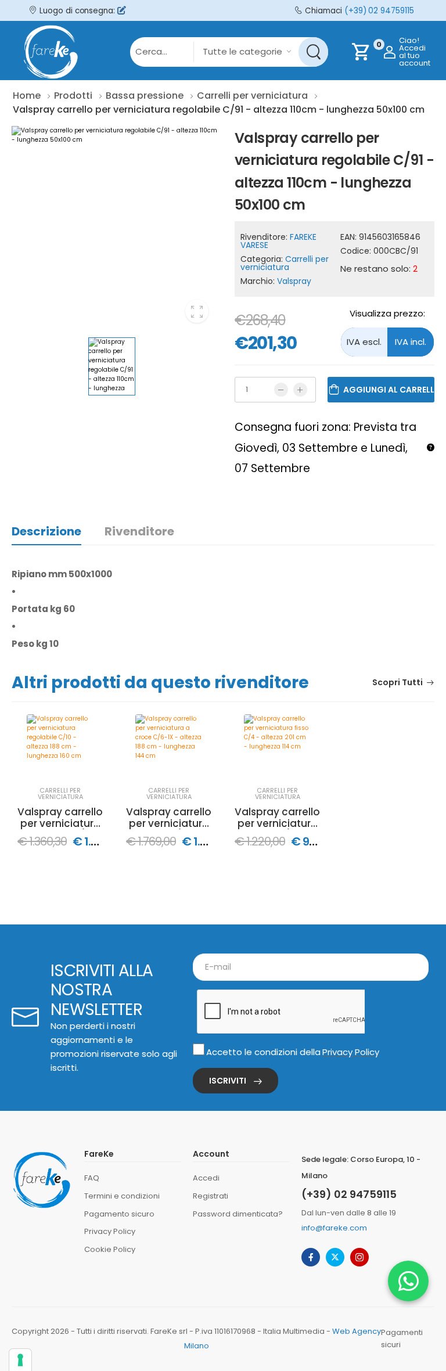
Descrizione (46, 531)
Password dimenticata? (238, 1213)
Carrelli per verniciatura (284, 263)
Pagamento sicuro (119, 1213)
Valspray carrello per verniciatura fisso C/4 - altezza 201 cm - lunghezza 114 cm (277, 818)
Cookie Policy (109, 1249)
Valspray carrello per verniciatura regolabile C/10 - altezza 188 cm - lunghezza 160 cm (60, 818)
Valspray (294, 281)
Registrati (210, 1195)
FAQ (91, 1177)
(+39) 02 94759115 (379, 10)
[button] (408, 1281)
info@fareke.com (334, 1227)
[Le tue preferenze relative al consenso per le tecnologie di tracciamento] (20, 1360)
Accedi (206, 1177)
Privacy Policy (350, 1052)
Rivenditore (139, 531)
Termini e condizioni (122, 1195)
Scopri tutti (397, 683)
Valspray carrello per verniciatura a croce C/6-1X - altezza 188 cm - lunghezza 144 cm (168, 818)
